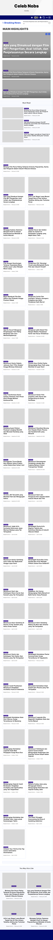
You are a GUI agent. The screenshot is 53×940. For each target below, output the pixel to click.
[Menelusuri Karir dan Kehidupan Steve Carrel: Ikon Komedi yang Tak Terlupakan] (14, 579)
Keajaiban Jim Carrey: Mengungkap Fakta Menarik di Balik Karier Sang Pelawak (38, 593)
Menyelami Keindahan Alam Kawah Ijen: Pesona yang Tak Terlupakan (38, 688)
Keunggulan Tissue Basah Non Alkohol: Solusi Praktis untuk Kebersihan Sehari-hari (13, 463)
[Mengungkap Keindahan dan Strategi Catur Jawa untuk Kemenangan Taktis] (14, 806)
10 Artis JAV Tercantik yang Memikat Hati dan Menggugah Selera (14, 497)
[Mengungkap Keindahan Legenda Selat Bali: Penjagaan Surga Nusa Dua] (14, 737)
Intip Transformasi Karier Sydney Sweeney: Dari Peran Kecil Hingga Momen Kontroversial (13, 397)
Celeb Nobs (26, 6)
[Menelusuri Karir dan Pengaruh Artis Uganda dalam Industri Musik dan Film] (39, 483)
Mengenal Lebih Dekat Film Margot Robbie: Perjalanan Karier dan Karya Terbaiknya (38, 332)
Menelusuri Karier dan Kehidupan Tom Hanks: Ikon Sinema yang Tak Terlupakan (13, 656)
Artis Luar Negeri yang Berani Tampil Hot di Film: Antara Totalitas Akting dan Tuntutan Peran (37, 136)
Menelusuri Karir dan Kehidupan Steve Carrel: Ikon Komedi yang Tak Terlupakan (13, 593)
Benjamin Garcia (6, 55)
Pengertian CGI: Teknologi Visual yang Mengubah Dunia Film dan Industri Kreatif (38, 265)
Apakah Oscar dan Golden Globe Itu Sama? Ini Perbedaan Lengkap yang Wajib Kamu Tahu (37, 232)
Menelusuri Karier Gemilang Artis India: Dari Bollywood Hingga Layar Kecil (13, 561)
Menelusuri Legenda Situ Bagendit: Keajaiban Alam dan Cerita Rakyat (38, 719)
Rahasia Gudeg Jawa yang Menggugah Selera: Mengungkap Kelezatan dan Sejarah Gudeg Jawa (38, 787)
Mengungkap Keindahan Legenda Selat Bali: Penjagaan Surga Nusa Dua (13, 751)
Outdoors (6, 42)
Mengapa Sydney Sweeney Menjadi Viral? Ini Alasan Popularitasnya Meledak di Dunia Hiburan (12, 232)
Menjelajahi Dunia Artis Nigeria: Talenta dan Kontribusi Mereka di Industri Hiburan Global (38, 529)
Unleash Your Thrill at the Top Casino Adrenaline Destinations (13, 851)
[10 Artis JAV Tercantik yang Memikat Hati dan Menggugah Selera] (14, 483)
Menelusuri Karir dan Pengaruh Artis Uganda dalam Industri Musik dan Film (39, 497)
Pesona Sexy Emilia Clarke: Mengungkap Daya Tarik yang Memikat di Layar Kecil (38, 365)
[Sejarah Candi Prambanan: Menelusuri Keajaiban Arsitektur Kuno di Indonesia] (14, 674)
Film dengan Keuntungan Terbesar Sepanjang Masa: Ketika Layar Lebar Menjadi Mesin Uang (13, 266)
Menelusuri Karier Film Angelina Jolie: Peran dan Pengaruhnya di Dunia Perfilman (37, 397)
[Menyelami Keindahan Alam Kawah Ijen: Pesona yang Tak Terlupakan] (39, 674)
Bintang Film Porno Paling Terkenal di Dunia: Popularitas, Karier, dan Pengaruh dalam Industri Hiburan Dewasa (26, 73)
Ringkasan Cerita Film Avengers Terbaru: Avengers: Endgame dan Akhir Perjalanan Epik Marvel (38, 299)
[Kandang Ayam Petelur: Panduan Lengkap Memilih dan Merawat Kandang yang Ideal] (14, 416)
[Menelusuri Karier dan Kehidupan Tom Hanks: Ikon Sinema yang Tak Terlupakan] (14, 642)
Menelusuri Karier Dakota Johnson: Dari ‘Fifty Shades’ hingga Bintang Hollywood (13, 365)
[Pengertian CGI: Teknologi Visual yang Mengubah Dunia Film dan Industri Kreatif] (39, 251)
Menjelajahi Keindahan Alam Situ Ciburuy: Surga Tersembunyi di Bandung (13, 719)
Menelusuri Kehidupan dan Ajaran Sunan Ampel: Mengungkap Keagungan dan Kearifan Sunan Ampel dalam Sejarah (38, 752)
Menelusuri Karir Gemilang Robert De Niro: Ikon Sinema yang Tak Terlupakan (38, 624)
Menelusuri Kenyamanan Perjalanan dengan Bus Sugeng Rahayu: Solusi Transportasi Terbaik (37, 464)
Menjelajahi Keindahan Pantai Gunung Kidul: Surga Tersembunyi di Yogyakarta (38, 656)
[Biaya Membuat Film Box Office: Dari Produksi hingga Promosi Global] (14, 285)
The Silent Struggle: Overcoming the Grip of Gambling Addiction (36, 819)
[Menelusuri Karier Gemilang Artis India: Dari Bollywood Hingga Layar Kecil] (14, 548)
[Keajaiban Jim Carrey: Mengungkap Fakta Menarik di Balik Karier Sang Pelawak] (39, 579)
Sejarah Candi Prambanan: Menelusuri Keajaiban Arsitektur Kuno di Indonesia (13, 688)
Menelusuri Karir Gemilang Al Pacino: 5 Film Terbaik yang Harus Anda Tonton (13, 624)
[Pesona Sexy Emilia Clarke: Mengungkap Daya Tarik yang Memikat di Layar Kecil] (39, 351)
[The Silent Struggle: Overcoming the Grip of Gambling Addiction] (39, 806)
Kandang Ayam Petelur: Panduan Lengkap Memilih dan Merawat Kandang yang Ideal (13, 431)
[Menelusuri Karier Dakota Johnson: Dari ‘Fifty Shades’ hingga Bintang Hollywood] (14, 351)
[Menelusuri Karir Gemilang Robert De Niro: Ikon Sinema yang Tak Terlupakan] (39, 611)
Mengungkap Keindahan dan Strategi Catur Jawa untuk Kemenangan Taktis (13, 819)
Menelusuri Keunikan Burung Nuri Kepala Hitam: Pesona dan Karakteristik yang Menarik (38, 431)
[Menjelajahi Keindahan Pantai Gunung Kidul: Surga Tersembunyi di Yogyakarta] (39, 642)
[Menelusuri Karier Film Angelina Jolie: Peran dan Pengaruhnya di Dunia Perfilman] (39, 383)
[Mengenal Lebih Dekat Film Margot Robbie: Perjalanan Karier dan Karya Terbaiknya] (39, 318)
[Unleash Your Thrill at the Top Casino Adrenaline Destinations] (14, 837)
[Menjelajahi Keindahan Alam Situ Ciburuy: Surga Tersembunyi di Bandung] (14, 706)
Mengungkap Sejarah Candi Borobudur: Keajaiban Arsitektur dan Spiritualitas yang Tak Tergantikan (13, 787)
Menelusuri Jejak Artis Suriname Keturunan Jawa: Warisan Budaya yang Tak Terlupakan (12, 529)
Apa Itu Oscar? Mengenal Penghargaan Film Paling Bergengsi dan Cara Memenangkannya (12, 332)
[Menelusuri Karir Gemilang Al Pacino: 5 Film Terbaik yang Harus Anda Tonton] (14, 611)
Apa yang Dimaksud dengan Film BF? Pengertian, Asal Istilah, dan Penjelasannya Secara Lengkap (26, 49)
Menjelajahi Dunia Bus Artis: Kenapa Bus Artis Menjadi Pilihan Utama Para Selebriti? (38, 561)
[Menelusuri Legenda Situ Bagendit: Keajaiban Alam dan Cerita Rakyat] (39, 706)
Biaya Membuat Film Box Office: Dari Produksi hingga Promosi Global (13, 298)
